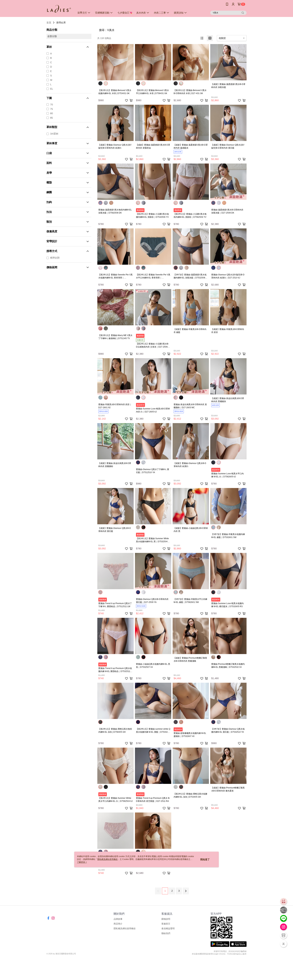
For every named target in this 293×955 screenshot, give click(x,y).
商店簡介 (118, 923)
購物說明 (165, 919)
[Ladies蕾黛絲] (59, 8)
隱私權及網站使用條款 (125, 928)
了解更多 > (82, 862)
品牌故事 (118, 919)
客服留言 (165, 923)
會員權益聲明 (168, 928)
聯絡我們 (165, 933)
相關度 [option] (222, 38)
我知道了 (205, 859)
